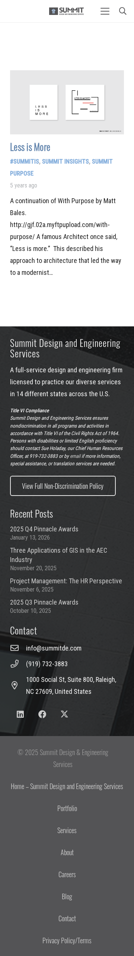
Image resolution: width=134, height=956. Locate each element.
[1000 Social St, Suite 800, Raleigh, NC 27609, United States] (18, 686)
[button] (105, 11)
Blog (67, 896)
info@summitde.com (54, 648)
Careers (67, 874)
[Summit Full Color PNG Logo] (66, 11)
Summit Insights (65, 161)
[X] (64, 714)
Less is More (30, 146)
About (67, 852)
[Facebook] (42, 714)
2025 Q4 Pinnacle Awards (44, 529)
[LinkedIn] (20, 714)
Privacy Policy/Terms (67, 940)
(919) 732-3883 (47, 664)
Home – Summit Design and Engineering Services (67, 786)
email (75, 456)
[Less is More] (67, 102)
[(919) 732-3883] (18, 664)
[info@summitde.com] (18, 648)
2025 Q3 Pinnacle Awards (44, 602)
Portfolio (67, 808)
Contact (67, 918)
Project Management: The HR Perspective (66, 581)
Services (67, 830)
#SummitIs (24, 161)
